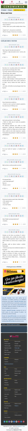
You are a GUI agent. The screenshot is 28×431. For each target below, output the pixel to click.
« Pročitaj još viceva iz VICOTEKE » (14, 266)
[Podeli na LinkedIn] (21, 19)
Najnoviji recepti (8, 390)
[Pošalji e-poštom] (23, 19)
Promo (16, 369)
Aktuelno (6, 359)
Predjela (16, 392)
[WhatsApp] (7, 422)
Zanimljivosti (7, 375)
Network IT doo (21, 426)
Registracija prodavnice (9, 364)
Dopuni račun (7, 354)
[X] (12, 422)
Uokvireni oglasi (7, 345)
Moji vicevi (6, 408)
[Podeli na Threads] (16, 19)
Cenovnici (6, 361)
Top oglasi (16, 343)
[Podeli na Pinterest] (18, 19)
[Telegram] (4, 422)
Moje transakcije (8, 352)
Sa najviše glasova (8, 405)
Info (5, 371)
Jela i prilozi (7, 394)
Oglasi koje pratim (18, 350)
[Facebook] (14, 422)
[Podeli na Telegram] (5, 19)
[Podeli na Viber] (9, 19)
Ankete (16, 375)
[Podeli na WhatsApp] (7, 19)
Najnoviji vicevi (7, 403)
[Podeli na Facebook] (14, 19)
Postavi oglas (17, 348)
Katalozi (6, 380)
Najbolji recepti (17, 390)
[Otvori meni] (26, 2)
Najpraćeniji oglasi (8, 348)
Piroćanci (10, 10)
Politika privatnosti (18, 415)
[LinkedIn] (21, 422)
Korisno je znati (17, 373)
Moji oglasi (7, 350)
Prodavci (16, 382)
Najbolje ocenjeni (18, 403)
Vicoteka (4, 10)
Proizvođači (7, 385)
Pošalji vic (16, 405)
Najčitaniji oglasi (18, 345)
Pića (15, 396)
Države (16, 380)
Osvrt (5, 373)
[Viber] (9, 422)
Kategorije (6, 341)
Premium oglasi (7, 343)
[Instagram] (23, 422)
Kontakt (6, 413)
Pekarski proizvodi (18, 394)
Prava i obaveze (7, 417)
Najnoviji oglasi (17, 341)
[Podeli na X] (12, 19)
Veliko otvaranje (18, 371)
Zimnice (6, 398)
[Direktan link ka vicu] (3, 35)
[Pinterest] (19, 422)
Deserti (6, 396)
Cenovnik (16, 352)
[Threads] (16, 422)
